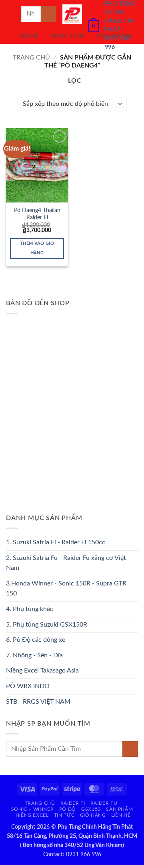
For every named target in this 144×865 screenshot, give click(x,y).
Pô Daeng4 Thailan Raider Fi (37, 214)
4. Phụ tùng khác (29, 609)
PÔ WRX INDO (28, 686)
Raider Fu (104, 803)
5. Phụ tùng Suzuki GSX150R (46, 624)
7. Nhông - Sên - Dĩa (34, 655)
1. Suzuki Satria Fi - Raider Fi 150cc (55, 542)
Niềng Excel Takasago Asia (42, 670)
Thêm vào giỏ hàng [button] (37, 248)
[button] (11, 14)
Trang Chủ (40, 803)
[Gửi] (48, 14)
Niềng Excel (32, 815)
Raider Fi (72, 803)
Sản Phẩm (119, 809)
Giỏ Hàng (93, 815)
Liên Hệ (120, 815)
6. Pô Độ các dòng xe (35, 640)
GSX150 (91, 809)
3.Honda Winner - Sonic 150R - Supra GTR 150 (66, 588)
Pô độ (67, 809)
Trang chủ (31, 57)
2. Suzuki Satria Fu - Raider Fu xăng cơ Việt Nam (66, 563)
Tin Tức (64, 815)
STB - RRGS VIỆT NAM (38, 701)
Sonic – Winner (32, 809)
